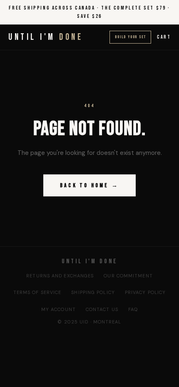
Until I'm (45, 37)
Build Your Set (130, 36)
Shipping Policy (93, 292)
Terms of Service (37, 292)
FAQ (133, 309)
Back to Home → (89, 185)
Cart (164, 37)
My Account (58, 309)
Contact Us (102, 309)
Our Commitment (128, 276)
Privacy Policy (145, 292)
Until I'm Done (90, 261)
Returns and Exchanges (60, 276)
